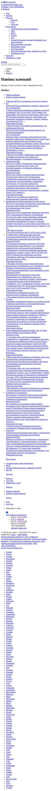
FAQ (13, 22)
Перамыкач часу (18, 53)
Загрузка (14, 24)
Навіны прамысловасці (16, 97)
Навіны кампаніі (13, 95)
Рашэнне (9, 55)
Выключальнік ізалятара (21, 44)
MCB (13, 33)
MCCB (14, 35)
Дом (8, 13)
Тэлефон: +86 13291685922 (12, 7)
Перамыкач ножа (18, 47)
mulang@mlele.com (19, 528)
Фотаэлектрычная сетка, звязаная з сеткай (28, 51)
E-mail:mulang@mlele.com (11, 5)
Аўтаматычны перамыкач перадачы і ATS (27, 541)
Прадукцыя (11, 27)
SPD (13, 31)
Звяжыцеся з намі (13, 58)
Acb (12, 38)
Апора (8, 498)
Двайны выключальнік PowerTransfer (16, 543)
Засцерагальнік (17, 49)
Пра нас (9, 18)
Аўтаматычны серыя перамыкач (24, 29)
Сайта (13, 534)
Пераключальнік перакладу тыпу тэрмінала (19, 537)
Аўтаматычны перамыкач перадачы (16, 539)
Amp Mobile (22, 534)
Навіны (9, 15)
